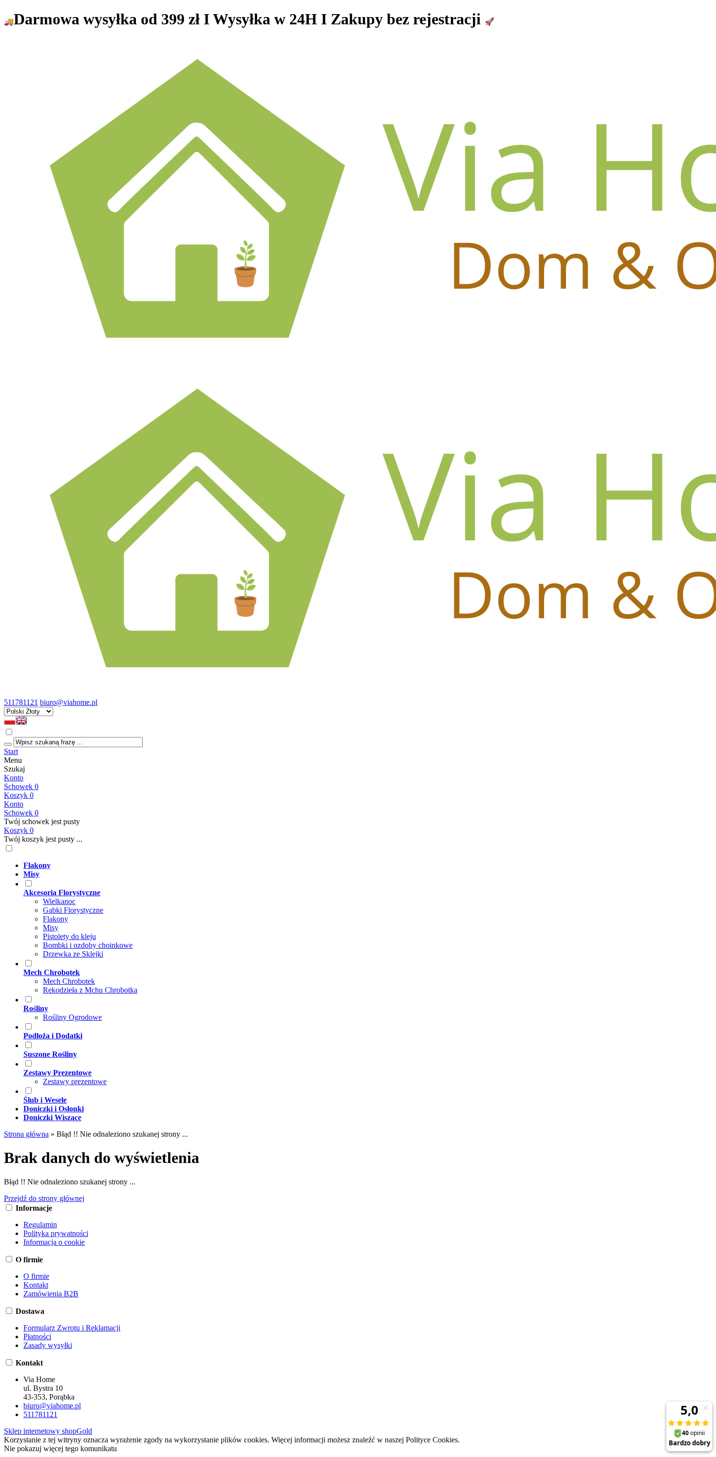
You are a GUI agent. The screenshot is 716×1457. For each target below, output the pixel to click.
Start (11, 751)
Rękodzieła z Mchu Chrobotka (90, 990)
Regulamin (40, 1224)
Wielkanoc (59, 901)
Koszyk (19, 830)
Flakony (55, 919)
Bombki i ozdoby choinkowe (87, 945)
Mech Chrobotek (69, 981)
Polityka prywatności (55, 1233)
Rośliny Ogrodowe (72, 1017)
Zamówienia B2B (50, 1294)
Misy (50, 927)
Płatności (37, 1336)
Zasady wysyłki (47, 1345)
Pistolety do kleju (69, 936)
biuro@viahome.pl (68, 702)
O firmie (36, 1276)
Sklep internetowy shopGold (48, 1431)
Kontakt (35, 1285)
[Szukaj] (8, 744)
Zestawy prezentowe (75, 1081)
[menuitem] (367, 865)
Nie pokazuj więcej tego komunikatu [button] (60, 1448)
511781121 (21, 702)
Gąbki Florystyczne (73, 910)
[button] (10, 723)
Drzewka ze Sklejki (73, 954)
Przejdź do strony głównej (44, 1198)
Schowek (21, 813)
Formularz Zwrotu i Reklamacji (71, 1328)
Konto (13, 778)
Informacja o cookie (54, 1242)
